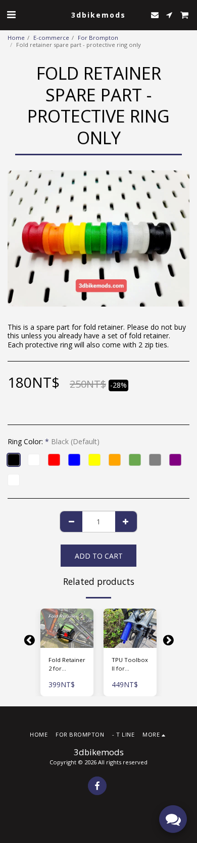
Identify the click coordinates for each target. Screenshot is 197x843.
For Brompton (98, 37)
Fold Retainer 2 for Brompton (66, 664)
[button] (11, 14)
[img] (66, 628)
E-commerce (51, 37)
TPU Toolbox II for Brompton (130, 664)
